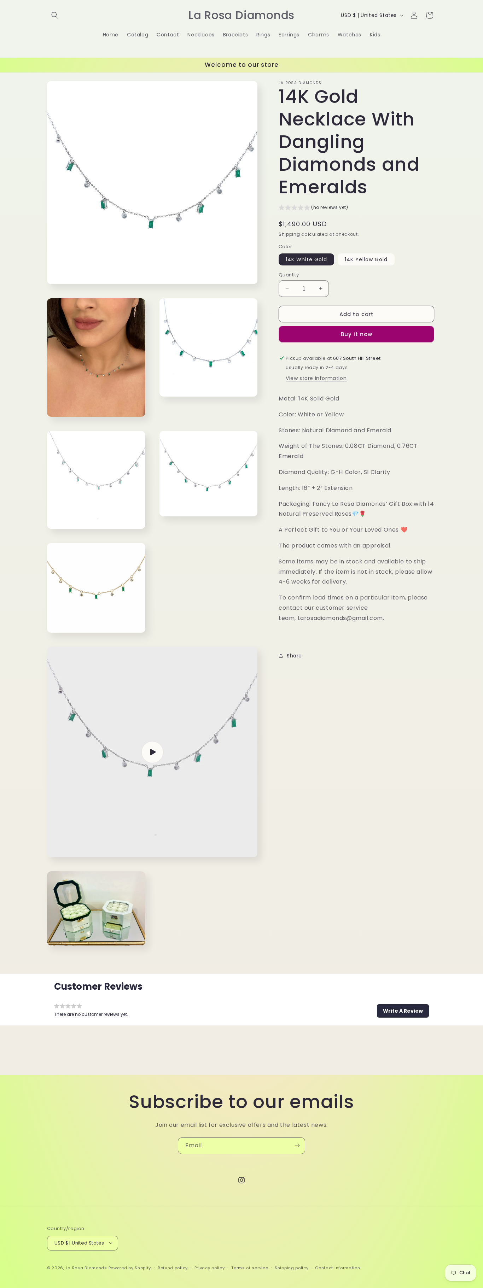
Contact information (337, 1267)
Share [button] (294, 655)
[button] (55, 15)
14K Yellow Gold (366, 259)
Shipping (289, 234)
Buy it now (356, 334)
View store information (316, 378)
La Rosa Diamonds (86, 1267)
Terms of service (249, 1267)
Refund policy (173, 1267)
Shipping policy (292, 1267)
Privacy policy (209, 1267)
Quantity (289, 274)
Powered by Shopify (130, 1267)
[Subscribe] (297, 1145)
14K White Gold (306, 259)
